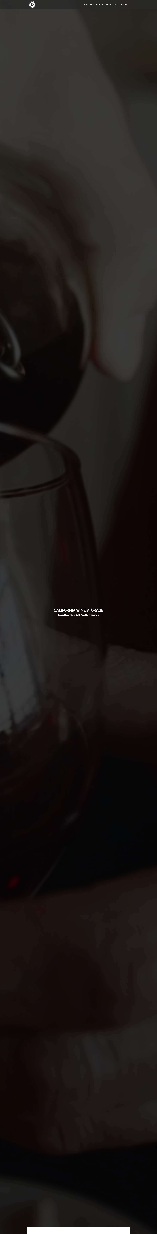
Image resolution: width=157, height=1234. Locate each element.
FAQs (116, 4)
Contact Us (123, 4)
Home (85, 4)
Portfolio (109, 4)
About (92, 4)
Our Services (99, 4)
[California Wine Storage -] (32, 4)
